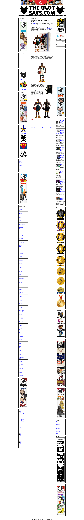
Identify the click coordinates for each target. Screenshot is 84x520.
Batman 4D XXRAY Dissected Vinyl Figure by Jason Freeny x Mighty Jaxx (62, 190)
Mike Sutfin (20, 314)
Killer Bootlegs (21, 292)
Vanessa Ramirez (23, 79)
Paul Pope (20, 329)
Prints (51, 15)
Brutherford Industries (22, 224)
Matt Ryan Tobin (21, 306)
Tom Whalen (21, 364)
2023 (20, 443)
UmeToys (20, 371)
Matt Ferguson (21, 303)
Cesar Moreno (21, 228)
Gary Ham (20, 257)
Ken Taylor (20, 288)
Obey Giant (20, 322)
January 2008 (22, 413)
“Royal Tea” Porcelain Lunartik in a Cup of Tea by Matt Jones (62, 140)
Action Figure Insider (22, 162)
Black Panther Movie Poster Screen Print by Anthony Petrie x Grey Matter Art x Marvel (62, 182)
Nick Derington (21, 321)
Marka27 (20, 299)
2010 (20, 428)
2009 (20, 427)
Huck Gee (20, 267)
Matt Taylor (20, 307)
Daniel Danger (21, 238)
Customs (33, 15)
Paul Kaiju (20, 328)
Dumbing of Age (58, 427)
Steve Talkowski (21, 351)
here (63, 440)
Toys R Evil (20, 169)
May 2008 (22, 418)
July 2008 (22, 420)
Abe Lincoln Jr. (21, 209)
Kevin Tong (20, 289)
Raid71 (20, 332)
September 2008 (23, 422)
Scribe (20, 346)
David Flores (21, 241)
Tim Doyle (20, 361)
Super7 (20, 354)
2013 (20, 432)
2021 (20, 441)
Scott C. (20, 343)
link (41, 95)
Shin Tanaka (24, 89)
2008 (20, 412)
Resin (29, 15)
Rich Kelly (20, 335)
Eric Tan (20, 249)
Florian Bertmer (21, 253)
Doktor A (20, 245)
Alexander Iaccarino (22, 210)
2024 (20, 444)
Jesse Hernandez (21, 278)
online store (33, 24)
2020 (20, 440)
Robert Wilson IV (21, 336)
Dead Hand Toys (21, 242)
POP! (42, 15)
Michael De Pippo (21, 310)
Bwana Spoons (21, 227)
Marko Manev (21, 300)
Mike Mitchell (21, 311)
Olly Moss (20, 325)
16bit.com (20, 161)
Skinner (20, 350)
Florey (20, 252)
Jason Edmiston (21, 270)
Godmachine (21, 260)
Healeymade (21, 264)
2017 (20, 436)
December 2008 (23, 426)
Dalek (20, 234)
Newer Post (33, 127)
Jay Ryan (20, 271)
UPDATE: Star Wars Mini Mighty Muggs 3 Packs (62, 121)
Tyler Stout (20, 369)
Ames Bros (20, 213)
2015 (20, 434)
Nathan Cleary (21, 318)
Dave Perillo (21, 239)
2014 (20, 433)
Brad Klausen (21, 221)
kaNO (20, 285)
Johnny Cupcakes (21, 282)
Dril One (20, 246)
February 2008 (23, 414)
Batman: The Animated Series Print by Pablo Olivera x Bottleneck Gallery (62, 157)
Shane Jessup (21, 347)
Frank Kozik (20, 256)
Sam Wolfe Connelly (22, 342)
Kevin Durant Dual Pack (49, 28)
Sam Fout (20, 340)
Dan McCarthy (21, 235)
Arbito (20, 217)
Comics (55, 15)
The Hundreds (21, 358)
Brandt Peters (21, 223)
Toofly (20, 365)
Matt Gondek (21, 304)
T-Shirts (46, 15)
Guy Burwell (20, 263)
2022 (20, 442)
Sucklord (20, 353)
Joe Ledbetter (21, 281)
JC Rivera (20, 274)
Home (21, 15)
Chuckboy (20, 231)
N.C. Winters (21, 317)
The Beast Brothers (21, 357)
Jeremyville (20, 275)
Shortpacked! (58, 431)
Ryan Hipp (20, 339)
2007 (20, 411)
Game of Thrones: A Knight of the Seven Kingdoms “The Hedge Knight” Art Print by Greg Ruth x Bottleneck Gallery (60, 131)
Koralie (20, 293)
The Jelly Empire (21, 360)
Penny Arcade (58, 428)
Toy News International (22, 168)
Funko (38, 15)
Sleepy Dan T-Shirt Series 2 (62, 164)
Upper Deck (34, 23)
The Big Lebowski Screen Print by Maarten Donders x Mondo (62, 199)
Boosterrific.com (23, 133)
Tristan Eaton (21, 368)
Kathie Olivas (21, 286)
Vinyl (25, 15)
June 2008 (22, 419)
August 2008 (22, 421)
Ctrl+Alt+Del (58, 424)
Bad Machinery (58, 421)
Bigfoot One (20, 220)
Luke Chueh (21, 296)
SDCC (59, 15)
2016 (20, 435)
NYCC (63, 15)
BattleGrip (20, 165)
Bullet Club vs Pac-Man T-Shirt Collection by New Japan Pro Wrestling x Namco (62, 149)
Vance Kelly (20, 372)
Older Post (51, 127)
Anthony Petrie (21, 216)
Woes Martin (21, 375)
